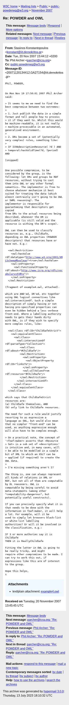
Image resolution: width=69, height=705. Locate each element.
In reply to (26, 37)
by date (57, 672)
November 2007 (41, 10)
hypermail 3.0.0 (54, 691)
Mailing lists (28, 6)
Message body (36, 25)
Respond (54, 25)
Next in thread (44, 37)
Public (43, 6)
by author (42, 676)
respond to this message (40, 663)
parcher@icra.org (38, 60)
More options (14, 29)
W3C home (10, 6)
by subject (26, 676)
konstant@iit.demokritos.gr (24, 52)
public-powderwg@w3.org (27, 64)
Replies (60, 37)
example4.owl (50, 591)
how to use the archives (29, 680)
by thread (12, 676)
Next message (42, 33)
